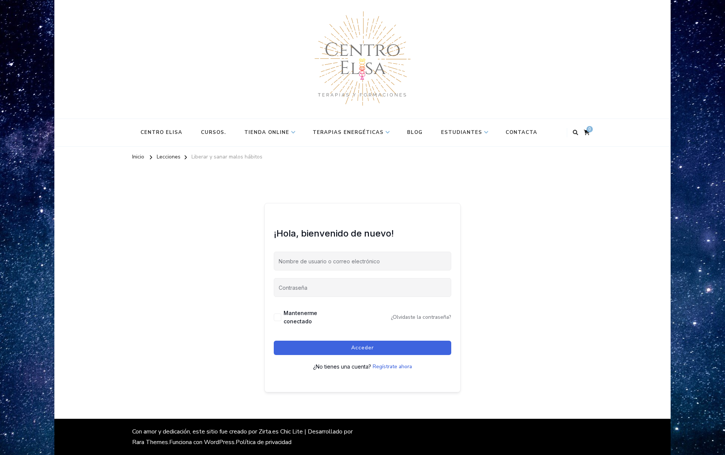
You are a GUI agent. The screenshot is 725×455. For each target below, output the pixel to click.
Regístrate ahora (392, 366)
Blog (415, 132)
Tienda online (266, 132)
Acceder (362, 347)
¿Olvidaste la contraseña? (421, 317)
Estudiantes (461, 132)
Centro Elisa (161, 132)
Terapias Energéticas (348, 132)
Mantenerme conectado (300, 317)
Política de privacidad (264, 442)
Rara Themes (150, 442)
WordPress (219, 442)
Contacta (521, 132)
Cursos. (213, 132)
